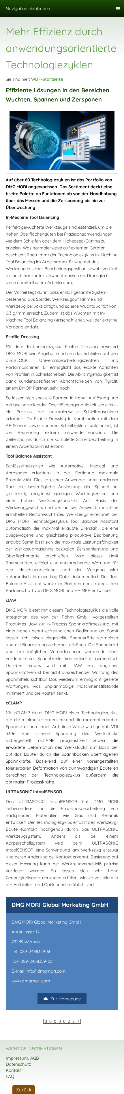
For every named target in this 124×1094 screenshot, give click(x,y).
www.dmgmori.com (31, 981)
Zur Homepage (65, 998)
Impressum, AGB (22, 1058)
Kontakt (14, 1070)
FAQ (10, 1076)
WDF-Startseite (47, 79)
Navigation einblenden (28, 8)
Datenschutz (18, 1064)
